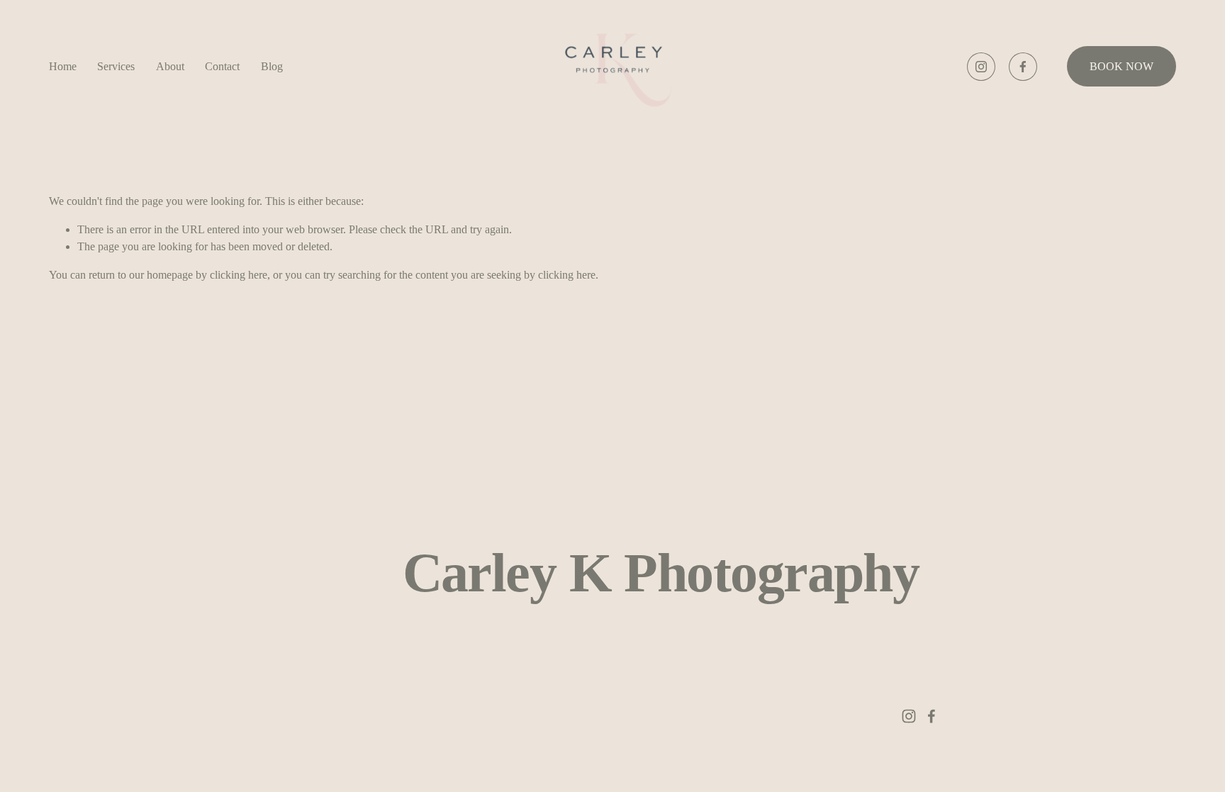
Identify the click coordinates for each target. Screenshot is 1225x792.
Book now (1121, 66)
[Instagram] (981, 66)
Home (63, 66)
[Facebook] (1023, 66)
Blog (272, 66)
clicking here (238, 275)
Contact (222, 66)
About (170, 66)
